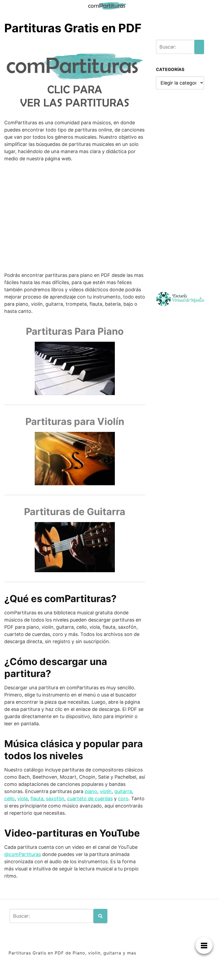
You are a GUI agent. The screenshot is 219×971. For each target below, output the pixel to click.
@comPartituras (22, 854)
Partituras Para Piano (75, 331)
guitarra (123, 791)
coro (123, 798)
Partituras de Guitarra (74, 512)
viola (22, 798)
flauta (36, 798)
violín (106, 791)
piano (91, 791)
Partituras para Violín (74, 421)
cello (9, 798)
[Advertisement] (74, 220)
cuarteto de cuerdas (90, 798)
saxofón (55, 798)
